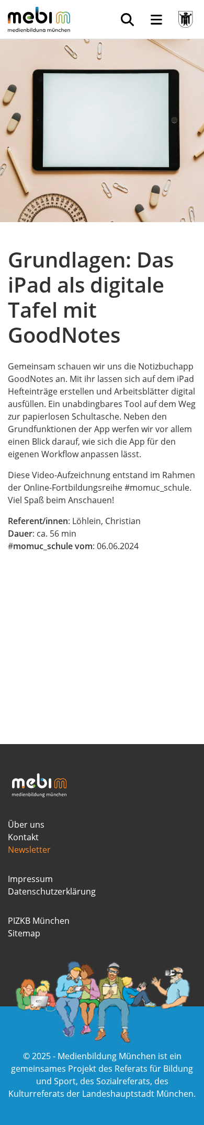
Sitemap (24, 933)
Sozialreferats (123, 1081)
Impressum (30, 879)
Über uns (26, 824)
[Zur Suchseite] (127, 19)
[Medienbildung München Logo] (43, 19)
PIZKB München (39, 920)
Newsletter (29, 849)
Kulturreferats (36, 1093)
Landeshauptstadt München (138, 1093)
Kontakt (23, 837)
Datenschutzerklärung (52, 891)
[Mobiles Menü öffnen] (156, 19)
